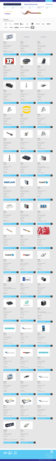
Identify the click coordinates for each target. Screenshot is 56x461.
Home (4, 7)
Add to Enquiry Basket (7, 54)
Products (38, 7)
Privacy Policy (51, 453)
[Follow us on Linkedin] (52, 452)
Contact (47, 7)
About (13, 7)
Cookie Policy (47, 453)
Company (21, 7)
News (30, 7)
